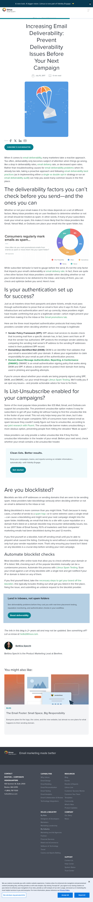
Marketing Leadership (49, 826)
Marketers (44, 822)
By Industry (45, 829)
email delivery (44, 164)
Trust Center (69, 871)
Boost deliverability (19, 615)
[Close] (90, 3)
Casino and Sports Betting (51, 853)
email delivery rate (55, 271)
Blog (35, 18)
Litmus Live (69, 787)
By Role (44, 815)
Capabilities (46, 774)
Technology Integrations (50, 801)
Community (69, 801)
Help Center (69, 864)
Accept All (65, 895)
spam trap (40, 513)
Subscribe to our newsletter (19, 147)
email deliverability (32, 157)
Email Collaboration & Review (52, 797)
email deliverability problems (59, 167)
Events (67, 781)
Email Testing (46, 791)
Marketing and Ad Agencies (51, 832)
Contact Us (69, 860)
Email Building (46, 784)
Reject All (82, 895)
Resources (70, 774)
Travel (43, 849)
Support (69, 857)
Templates (68, 797)
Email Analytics (46, 794)
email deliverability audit (16, 177)
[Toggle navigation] (87, 10)
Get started (18, 469)
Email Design (46, 781)
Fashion (44, 836)
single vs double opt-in (54, 174)
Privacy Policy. (65, 890)
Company (69, 812)
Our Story (68, 815)
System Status (70, 867)
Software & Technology (49, 846)
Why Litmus (45, 777)
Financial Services (47, 839)
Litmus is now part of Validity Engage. (55, 3)
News (67, 819)
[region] (46, 890)
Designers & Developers (50, 819)
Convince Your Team (72, 794)
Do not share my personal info (14, 895)
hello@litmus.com (29, 634)
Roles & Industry (49, 812)
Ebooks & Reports (71, 784)
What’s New (69, 804)
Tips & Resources (49, 18)
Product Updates (71, 808)
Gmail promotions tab (56, 317)
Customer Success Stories (75, 791)
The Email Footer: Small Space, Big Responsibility (35, 713)
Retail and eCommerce (49, 842)
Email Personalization (49, 787)
